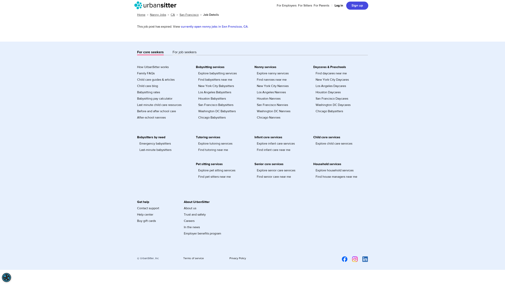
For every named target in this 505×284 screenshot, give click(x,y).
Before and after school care (156, 111)
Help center (145, 215)
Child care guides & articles (156, 80)
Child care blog (147, 86)
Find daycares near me (331, 73)
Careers (189, 221)
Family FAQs (146, 73)
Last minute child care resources (159, 105)
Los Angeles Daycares (331, 86)
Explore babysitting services (217, 73)
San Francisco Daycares (332, 99)
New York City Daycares (332, 80)
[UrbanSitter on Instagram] (352, 259)
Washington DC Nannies (273, 111)
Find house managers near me (336, 177)
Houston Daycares (328, 92)
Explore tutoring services (215, 144)
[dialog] (6, 277)
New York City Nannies (273, 86)
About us (190, 208)
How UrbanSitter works (153, 67)
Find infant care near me (273, 150)
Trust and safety (195, 215)
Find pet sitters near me (214, 177)
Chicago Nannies (268, 118)
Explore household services (335, 170)
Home (141, 15)
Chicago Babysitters (212, 118)
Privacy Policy (237, 258)
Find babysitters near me (215, 80)
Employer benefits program (202, 233)
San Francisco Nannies (272, 105)
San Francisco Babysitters (215, 105)
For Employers (286, 5)
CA (173, 15)
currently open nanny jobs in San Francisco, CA (214, 27)
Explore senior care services (276, 170)
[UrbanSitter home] (156, 5)
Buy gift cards (146, 221)
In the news (192, 227)
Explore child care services (334, 144)
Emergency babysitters (155, 144)
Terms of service (193, 258)
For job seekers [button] (184, 52)
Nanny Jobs (158, 15)
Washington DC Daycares (333, 105)
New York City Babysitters (216, 86)
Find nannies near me (272, 80)
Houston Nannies (269, 99)
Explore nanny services (273, 73)
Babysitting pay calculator (154, 99)
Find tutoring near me (213, 150)
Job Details (211, 15)
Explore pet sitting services (216, 170)
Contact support (148, 208)
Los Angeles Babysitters (214, 92)
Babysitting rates (148, 92)
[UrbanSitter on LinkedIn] (363, 259)
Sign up (357, 5)
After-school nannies (151, 118)
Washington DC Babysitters (217, 111)
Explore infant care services (276, 144)
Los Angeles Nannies (271, 92)
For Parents (321, 5)
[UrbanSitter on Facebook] (342, 259)
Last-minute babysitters (155, 150)
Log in (339, 5)
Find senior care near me (274, 177)
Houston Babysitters (212, 99)
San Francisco (189, 15)
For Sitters (305, 5)
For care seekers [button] (150, 52)
